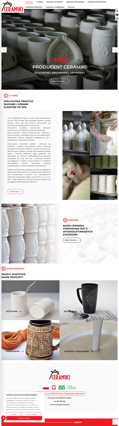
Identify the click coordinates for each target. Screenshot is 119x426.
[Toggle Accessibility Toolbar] (3, 417)
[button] (4, 50)
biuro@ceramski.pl (62, 405)
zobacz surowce (71, 240)
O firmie (39, 2)
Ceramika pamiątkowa (97, 2)
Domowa (29, 2)
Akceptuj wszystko (24, 418)
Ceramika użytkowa (54, 2)
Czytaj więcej (14, 191)
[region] (24, 407)
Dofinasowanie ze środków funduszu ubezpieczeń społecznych (59, 394)
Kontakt (71, 7)
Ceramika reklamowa (75, 2)
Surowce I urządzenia (55, 7)
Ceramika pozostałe (33, 7)
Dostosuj (13, 414)
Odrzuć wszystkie (31, 414)
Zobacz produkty (58, 81)
